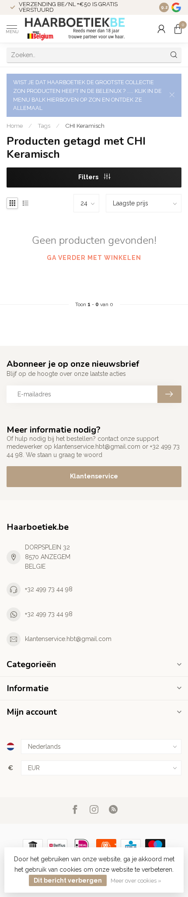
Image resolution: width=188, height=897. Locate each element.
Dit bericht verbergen (68, 880)
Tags (44, 125)
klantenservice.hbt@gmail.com (68, 638)
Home (15, 125)
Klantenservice (94, 476)
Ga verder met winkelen (94, 257)
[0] (177, 29)
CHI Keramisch (84, 125)
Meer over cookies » (136, 880)
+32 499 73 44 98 (49, 589)
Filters (89, 177)
